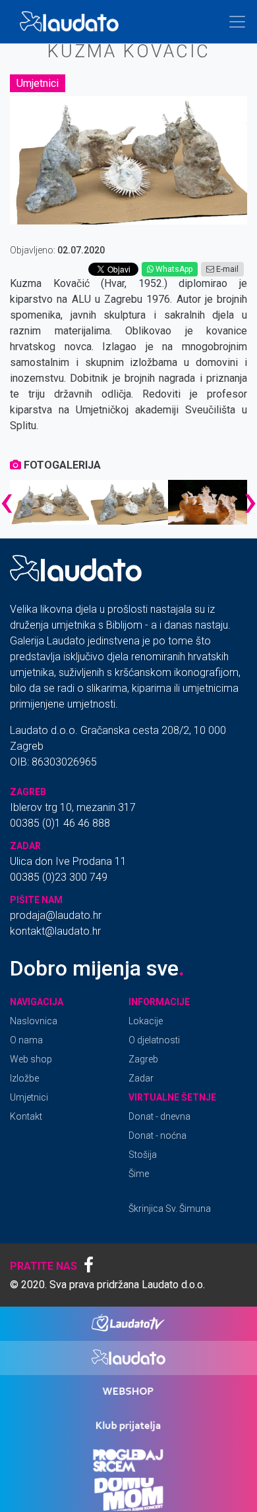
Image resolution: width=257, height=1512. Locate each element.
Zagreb (143, 1059)
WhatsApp (173, 269)
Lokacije (145, 1021)
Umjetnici (37, 83)
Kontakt (26, 1116)
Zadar (141, 1078)
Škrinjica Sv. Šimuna (169, 1208)
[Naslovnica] (72, 22)
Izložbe (24, 1078)
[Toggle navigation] (237, 21)
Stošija (142, 1154)
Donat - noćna (157, 1135)
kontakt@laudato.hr (55, 931)
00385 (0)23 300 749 (58, 877)
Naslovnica (33, 1021)
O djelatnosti (154, 1040)
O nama (26, 1040)
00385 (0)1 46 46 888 (60, 823)
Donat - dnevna (159, 1116)
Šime (138, 1173)
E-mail (226, 269)
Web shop (31, 1059)
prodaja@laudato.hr (55, 915)
